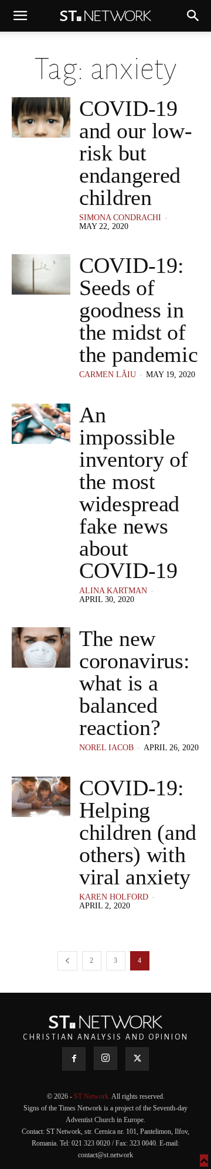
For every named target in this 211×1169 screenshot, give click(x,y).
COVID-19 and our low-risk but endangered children (135, 153)
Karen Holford (113, 897)
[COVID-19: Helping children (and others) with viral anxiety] (41, 797)
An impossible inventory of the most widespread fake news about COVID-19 (133, 492)
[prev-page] (67, 960)
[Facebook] (74, 1059)
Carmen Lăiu (107, 374)
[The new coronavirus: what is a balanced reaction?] (41, 647)
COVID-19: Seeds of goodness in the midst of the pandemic (138, 310)
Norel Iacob (106, 747)
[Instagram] (105, 1058)
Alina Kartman (113, 590)
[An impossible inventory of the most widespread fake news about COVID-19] (41, 424)
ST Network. (92, 1096)
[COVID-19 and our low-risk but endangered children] (41, 117)
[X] (137, 1059)
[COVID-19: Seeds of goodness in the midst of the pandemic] (41, 274)
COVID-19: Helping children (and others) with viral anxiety (137, 832)
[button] (20, 16)
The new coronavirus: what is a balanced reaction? (134, 683)
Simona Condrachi (120, 217)
